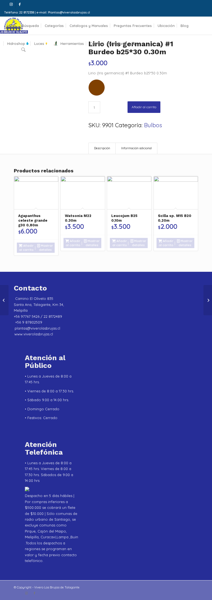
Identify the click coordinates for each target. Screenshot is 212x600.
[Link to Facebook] (19, 4)
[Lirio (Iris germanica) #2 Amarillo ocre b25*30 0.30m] (4, 300)
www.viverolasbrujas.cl (33, 334)
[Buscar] (133, 44)
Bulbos (153, 125)
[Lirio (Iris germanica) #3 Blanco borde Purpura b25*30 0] (207, 300)
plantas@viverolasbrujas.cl (37, 328)
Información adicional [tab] (136, 148)
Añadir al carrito (144, 107)
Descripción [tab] (102, 148)
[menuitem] (11, 26)
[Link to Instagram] (11, 4)
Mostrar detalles (46, 248)
